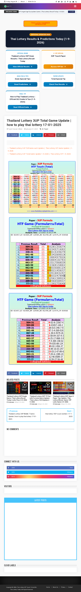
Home (48, 587)
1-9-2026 (58, 12)
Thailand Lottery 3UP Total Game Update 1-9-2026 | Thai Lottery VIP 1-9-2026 (40, 154)
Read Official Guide (21, 107)
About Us (55, 587)
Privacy (63, 587)
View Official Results (21, 67)
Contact (70, 587)
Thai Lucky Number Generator (40, 23)
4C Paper (45, 129)
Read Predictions (21, 84)
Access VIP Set (57, 67)
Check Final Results (57, 84)
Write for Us (32, 1)
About (23, 1)
